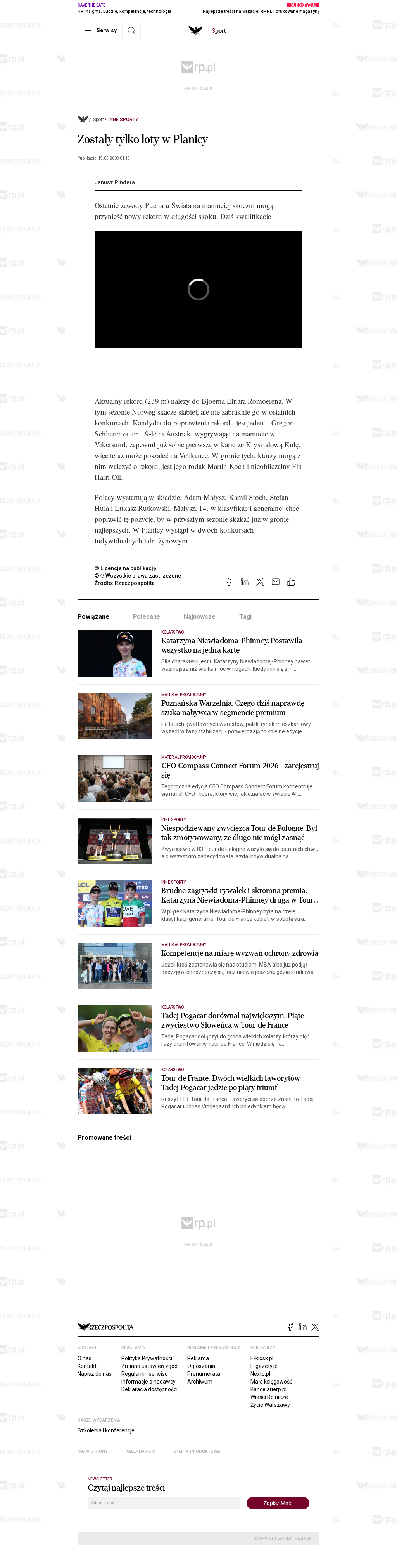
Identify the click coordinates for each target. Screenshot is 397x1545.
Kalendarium (140, 1451)
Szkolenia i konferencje (106, 1430)
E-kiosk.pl (261, 1358)
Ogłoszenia (201, 1366)
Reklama (198, 1358)
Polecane (147, 616)
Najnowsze (200, 616)
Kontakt (87, 1366)
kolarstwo (172, 1070)
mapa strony (93, 1451)
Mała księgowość (271, 1381)
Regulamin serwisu (144, 1374)
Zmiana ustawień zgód (149, 1366)
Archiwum (199, 1381)
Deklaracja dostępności (149, 1389)
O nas (84, 1358)
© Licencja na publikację (126, 568)
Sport (98, 119)
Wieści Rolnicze (269, 1397)
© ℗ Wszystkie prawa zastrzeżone (138, 576)
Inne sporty (123, 119)
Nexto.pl (260, 1374)
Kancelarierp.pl (268, 1389)
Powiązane (93, 616)
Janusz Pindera (115, 182)
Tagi (245, 616)
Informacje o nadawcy (148, 1381)
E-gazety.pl (264, 1366)
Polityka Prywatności (146, 1358)
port (219, 31)
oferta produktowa (196, 1451)
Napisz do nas (95, 1374)
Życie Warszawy (270, 1405)
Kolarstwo (172, 632)
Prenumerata (203, 1374)
